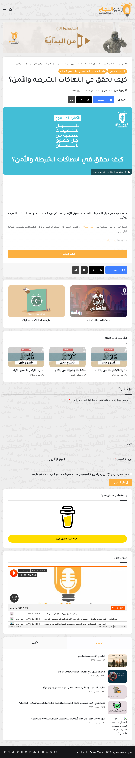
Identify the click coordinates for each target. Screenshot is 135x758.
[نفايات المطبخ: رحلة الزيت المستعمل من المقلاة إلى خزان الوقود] (117, 692)
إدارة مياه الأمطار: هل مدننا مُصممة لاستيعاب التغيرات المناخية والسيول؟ (68, 719)
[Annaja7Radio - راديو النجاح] (115, 9)
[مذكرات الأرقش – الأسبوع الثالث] (109, 357)
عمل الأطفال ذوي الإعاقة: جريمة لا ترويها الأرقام (81, 672)
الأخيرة (100, 642)
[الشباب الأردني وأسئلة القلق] (117, 660)
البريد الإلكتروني (123, 459)
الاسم (128, 444)
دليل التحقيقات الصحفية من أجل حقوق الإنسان (75, 63)
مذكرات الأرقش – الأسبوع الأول (28, 370)
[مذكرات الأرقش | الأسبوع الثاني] (67, 357)
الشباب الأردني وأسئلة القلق (91, 656)
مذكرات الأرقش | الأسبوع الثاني (70, 370)
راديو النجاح (119, 90)
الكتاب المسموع (107, 63)
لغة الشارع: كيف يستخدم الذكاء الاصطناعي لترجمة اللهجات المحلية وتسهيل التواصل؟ (62, 703)
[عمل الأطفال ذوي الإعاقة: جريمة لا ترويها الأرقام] (117, 676)
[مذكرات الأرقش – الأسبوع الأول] (26, 357)
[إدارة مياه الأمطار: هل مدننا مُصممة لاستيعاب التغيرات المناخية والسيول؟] (117, 726)
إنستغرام (111, 240)
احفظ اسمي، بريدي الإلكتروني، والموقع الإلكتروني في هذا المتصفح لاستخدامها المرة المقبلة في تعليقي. (81, 474)
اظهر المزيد (68, 254)
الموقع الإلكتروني (57, 459)
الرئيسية (120, 63)
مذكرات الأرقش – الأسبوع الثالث (111, 370)
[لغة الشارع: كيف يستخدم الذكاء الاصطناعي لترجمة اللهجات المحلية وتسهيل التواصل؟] (117, 707)
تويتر (113, 249)
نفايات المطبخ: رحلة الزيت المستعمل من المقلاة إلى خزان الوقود (73, 688)
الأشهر (35, 642)
